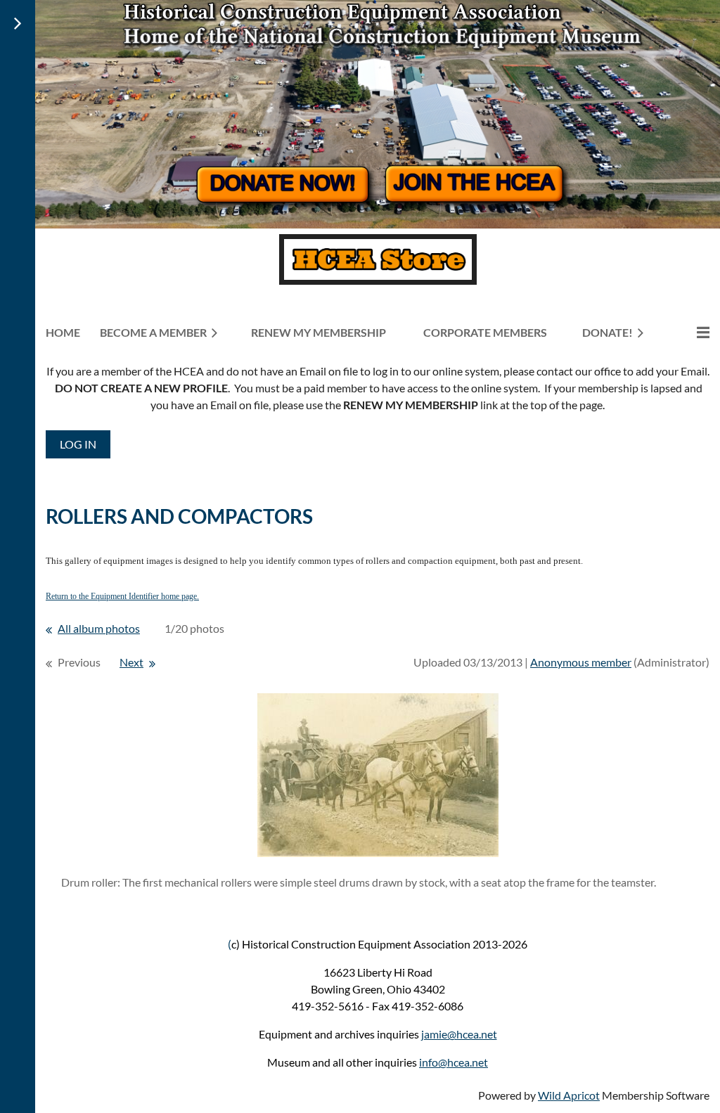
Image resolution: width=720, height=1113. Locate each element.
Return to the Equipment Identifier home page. (122, 596)
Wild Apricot (569, 1095)
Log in (78, 444)
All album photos (99, 628)
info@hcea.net (453, 1062)
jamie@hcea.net (459, 1034)
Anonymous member (580, 662)
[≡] (688, 332)
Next (131, 662)
